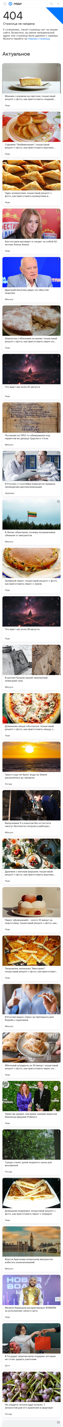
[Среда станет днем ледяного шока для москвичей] (31, 1152)
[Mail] (10, 3)
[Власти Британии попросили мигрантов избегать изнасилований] (31, 1249)
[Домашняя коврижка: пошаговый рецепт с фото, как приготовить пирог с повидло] (31, 1200)
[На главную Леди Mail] (16, 3)
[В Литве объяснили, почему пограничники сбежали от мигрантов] (31, 522)
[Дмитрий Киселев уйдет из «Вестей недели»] (31, 279)
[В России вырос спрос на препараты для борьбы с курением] (31, 1006)
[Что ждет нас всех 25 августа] (31, 376)
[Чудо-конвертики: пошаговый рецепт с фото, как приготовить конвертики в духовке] (31, 183)
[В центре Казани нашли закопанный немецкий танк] (31, 667)
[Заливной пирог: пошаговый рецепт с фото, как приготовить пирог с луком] (31, 570)
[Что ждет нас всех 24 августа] (31, 619)
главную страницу (39, 38)
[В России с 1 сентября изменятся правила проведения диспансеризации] (31, 473)
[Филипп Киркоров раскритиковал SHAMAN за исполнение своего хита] (31, 1297)
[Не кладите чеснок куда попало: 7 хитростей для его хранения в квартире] (31, 1394)
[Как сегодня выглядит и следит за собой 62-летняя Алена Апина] (31, 231)
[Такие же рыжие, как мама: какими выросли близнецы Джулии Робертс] (31, 1103)
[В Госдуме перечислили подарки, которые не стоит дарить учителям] (31, 1346)
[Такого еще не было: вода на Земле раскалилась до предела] (31, 764)
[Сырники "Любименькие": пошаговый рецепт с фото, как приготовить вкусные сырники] (31, 134)
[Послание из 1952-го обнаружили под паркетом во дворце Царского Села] (31, 425)
